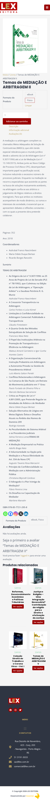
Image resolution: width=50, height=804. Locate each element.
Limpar (28, 105)
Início (5, 74)
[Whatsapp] (5, 513)
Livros (13, 74)
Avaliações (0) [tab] (15, 133)
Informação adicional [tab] (19, 130)
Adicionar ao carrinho (17, 121)
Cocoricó (30, 796)
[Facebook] (10, 513)
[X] (20, 513)
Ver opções (17, 606)
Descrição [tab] (13, 126)
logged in (25, 555)
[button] (25, 728)
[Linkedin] (26, 513)
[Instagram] (15, 513)
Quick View (17, 582)
